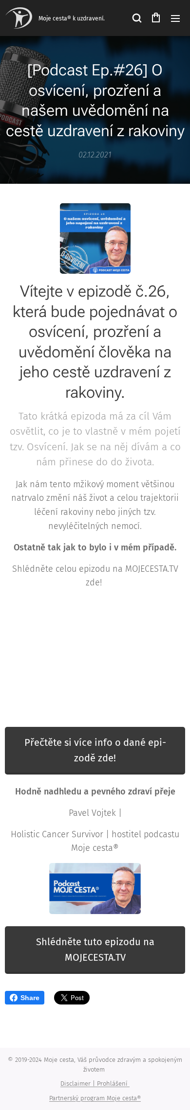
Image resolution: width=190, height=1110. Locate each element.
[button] (136, 18)
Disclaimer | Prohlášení (95, 1083)
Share (29, 998)
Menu (175, 18)
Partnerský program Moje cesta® (95, 1098)
